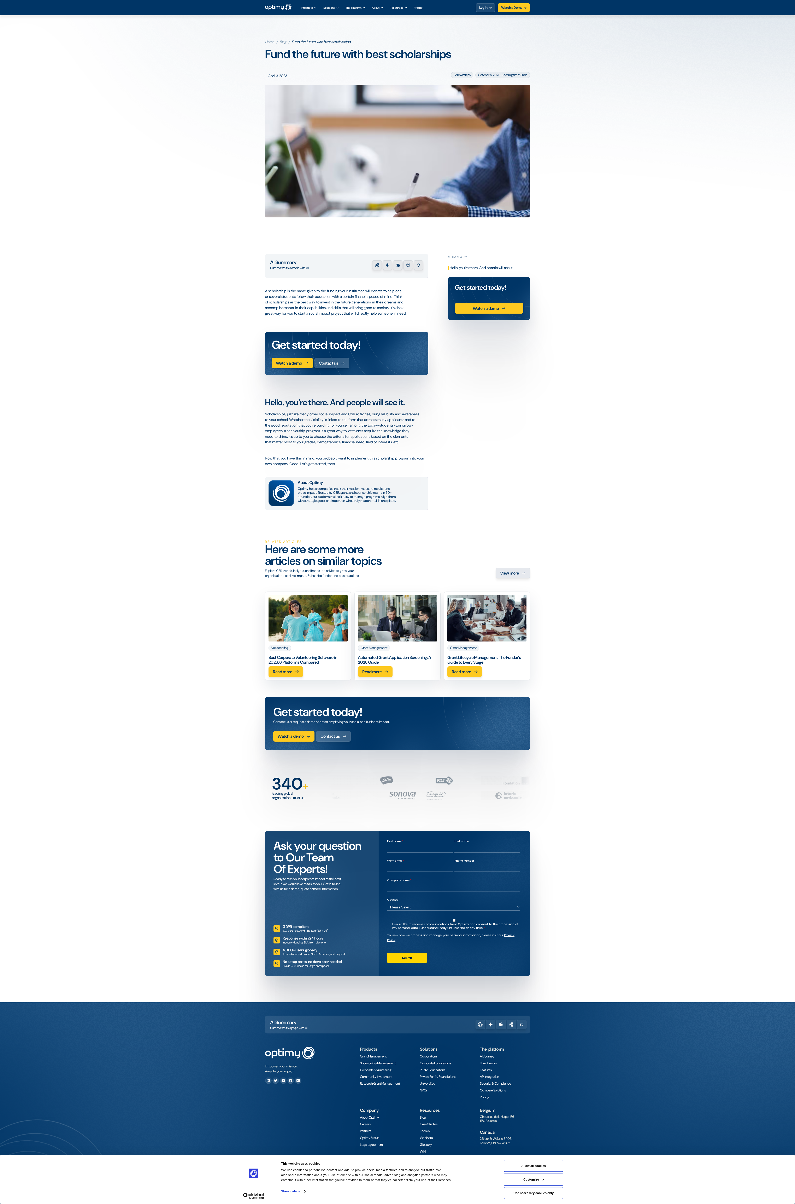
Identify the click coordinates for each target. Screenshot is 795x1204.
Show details (290, 1191)
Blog (283, 42)
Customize (531, 1179)
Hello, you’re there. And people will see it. (482, 267)
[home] (278, 8)
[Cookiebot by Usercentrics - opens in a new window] (254, 1196)
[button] (309, 7)
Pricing (418, 8)
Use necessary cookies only (533, 1193)
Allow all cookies (533, 1166)
